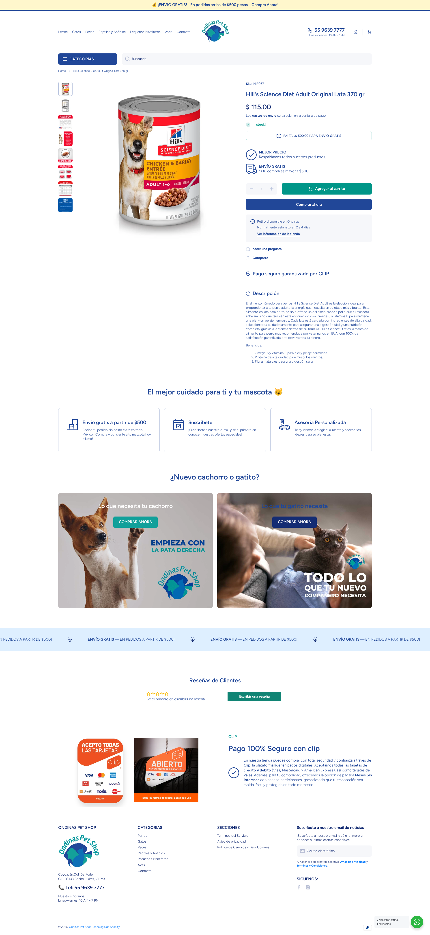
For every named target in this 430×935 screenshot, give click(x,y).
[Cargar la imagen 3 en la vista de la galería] (65, 122)
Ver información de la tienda (278, 234)
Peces (142, 847)
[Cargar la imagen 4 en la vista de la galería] (65, 138)
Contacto (145, 871)
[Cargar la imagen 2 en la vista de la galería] (65, 105)
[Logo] (215, 32)
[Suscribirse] (366, 851)
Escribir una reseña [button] (254, 696)
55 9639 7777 (329, 30)
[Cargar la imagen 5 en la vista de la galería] (65, 155)
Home (62, 70)
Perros (142, 836)
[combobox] (247, 59)
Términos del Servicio (232, 836)
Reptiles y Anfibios (151, 853)
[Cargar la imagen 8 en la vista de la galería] (65, 205)
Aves (141, 865)
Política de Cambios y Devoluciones (243, 847)
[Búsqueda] (126, 59)
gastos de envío (264, 116)
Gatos (142, 841)
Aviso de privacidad (231, 841)
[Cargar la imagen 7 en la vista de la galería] (65, 188)
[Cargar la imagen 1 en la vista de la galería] (65, 89)
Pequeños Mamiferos (153, 859)
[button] (369, 32)
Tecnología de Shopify (106, 926)
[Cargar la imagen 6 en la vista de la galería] (65, 172)
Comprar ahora (309, 204)
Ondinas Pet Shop (80, 926)
